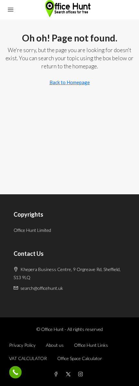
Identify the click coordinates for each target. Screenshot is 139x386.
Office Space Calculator (79, 358)
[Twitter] (69, 374)
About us (55, 345)
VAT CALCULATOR (28, 358)
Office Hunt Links (91, 345)
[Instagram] (81, 374)
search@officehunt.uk (41, 288)
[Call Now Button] (15, 372)
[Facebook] (57, 374)
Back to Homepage (69, 82)
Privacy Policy (22, 345)
